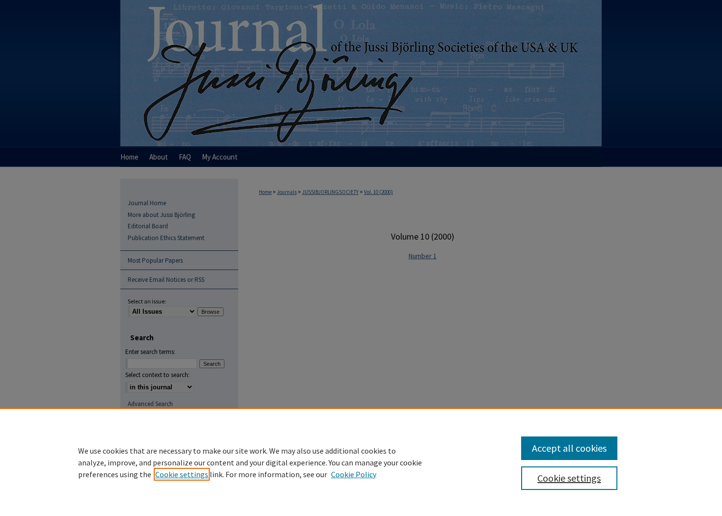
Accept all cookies (569, 448)
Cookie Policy (353, 474)
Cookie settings (181, 474)
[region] (361, 462)
